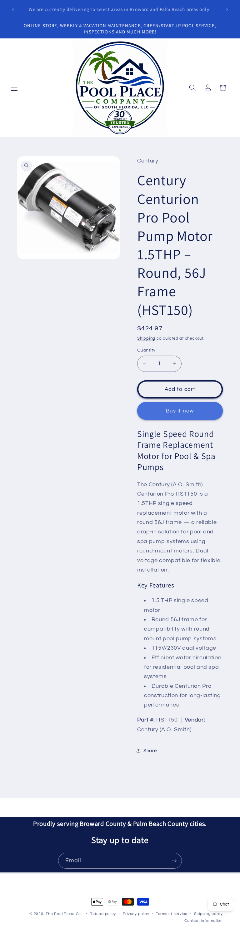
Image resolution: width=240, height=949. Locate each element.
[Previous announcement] (13, 9)
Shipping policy (208, 914)
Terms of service (172, 914)
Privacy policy (136, 914)
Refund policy (103, 914)
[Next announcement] (227, 9)
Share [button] (150, 750)
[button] (14, 87)
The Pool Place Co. (64, 914)
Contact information (203, 921)
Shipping (146, 338)
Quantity (146, 350)
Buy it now (180, 410)
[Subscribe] (174, 861)
